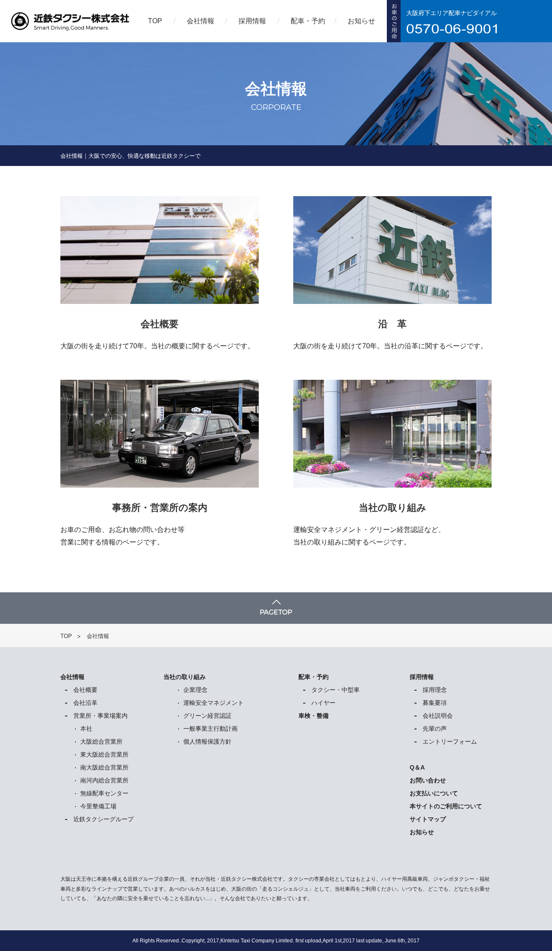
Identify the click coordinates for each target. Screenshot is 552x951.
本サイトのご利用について (446, 806)
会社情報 (200, 21)
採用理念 (435, 689)
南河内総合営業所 (104, 780)
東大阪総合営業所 (104, 754)
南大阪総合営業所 (104, 767)
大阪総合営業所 (101, 741)
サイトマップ (428, 819)
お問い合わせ (428, 780)
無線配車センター (104, 793)
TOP (155, 21)
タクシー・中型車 (335, 689)
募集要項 (435, 702)
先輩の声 (435, 728)
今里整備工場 (98, 806)
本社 (86, 728)
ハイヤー (323, 702)
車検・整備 (313, 715)
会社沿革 (85, 702)
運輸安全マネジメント (213, 702)
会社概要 (85, 689)
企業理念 (195, 689)
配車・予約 (308, 21)
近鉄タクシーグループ (103, 819)
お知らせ (361, 21)
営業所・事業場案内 (100, 715)
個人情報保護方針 (207, 741)
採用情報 (252, 21)
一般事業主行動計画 (210, 728)
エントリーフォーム (450, 741)
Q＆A (417, 767)
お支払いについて (434, 793)
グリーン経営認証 (207, 715)
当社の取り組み (184, 676)
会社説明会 (438, 715)
